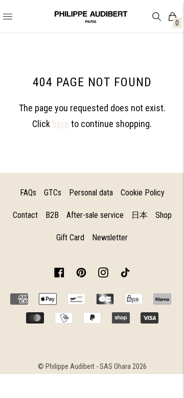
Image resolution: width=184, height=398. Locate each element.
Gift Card (70, 237)
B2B (52, 215)
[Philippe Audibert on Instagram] (103, 274)
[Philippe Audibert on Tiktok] (125, 274)
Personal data (91, 192)
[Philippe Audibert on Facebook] (59, 274)
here (60, 123)
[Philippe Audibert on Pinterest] (81, 274)
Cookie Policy (143, 192)
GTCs (52, 192)
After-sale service (95, 215)
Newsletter (110, 237)
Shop (163, 215)
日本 (139, 215)
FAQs (28, 192)
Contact (25, 215)
